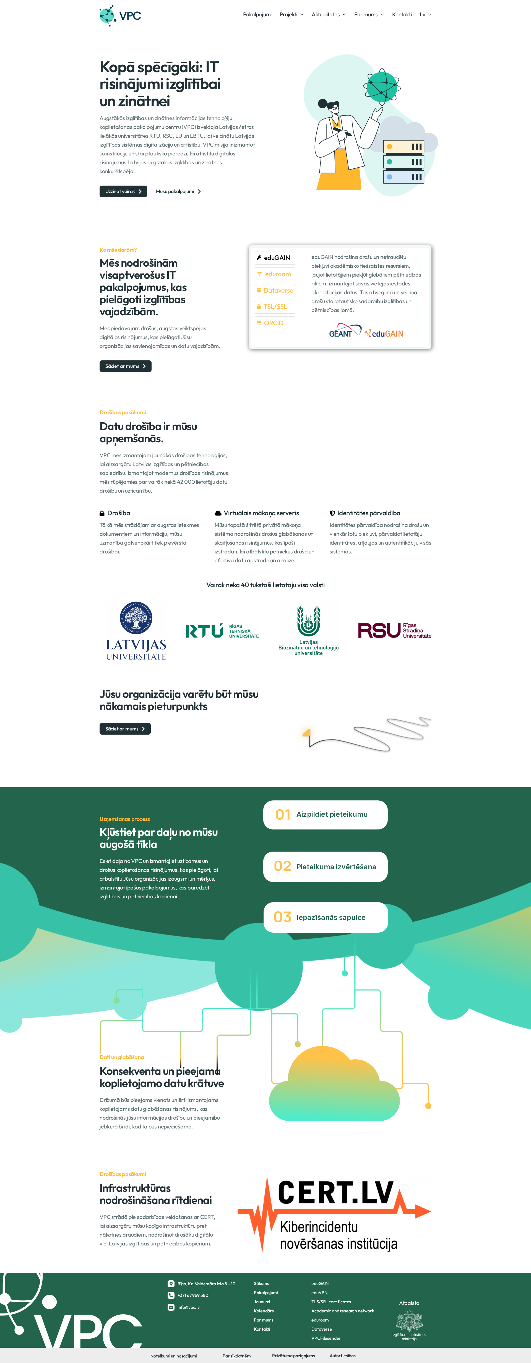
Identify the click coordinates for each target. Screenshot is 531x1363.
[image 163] (222, 625)
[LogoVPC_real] (120, 7)
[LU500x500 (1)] (136, 603)
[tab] (275, 258)
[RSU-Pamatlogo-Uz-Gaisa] (394, 625)
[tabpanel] (366, 296)
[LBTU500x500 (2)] (309, 603)
